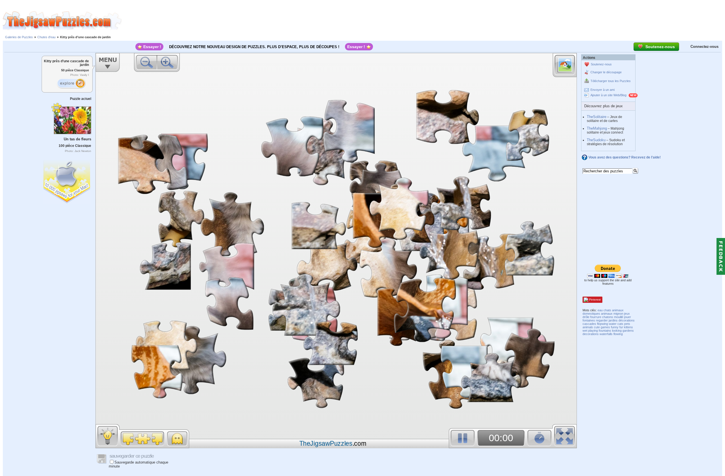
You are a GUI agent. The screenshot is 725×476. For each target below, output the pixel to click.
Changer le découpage (606, 72)
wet (585, 330)
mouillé (618, 317)
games (605, 327)
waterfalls (606, 334)
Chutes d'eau (46, 37)
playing (593, 330)
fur (621, 327)
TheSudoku (596, 140)
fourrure (595, 317)
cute (597, 327)
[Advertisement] (423, 20)
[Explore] (71, 83)
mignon (618, 313)
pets (627, 323)
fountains (605, 330)
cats (620, 323)
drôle (586, 317)
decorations (591, 334)
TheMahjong (597, 128)
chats (607, 310)
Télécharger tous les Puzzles (610, 81)
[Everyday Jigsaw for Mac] (67, 180)
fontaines (589, 320)
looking (617, 330)
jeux (627, 313)
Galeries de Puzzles (19, 37)
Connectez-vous (704, 46)
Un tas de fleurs (77, 139)
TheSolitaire (596, 117)
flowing (618, 334)
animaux (607, 313)
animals (588, 327)
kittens (628, 327)
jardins (613, 320)
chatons (607, 317)
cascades (589, 323)
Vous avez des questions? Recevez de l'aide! (624, 157)
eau (600, 310)
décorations (627, 320)
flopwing (602, 323)
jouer (627, 317)
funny (615, 327)
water (613, 323)
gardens (628, 330)
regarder (602, 320)
